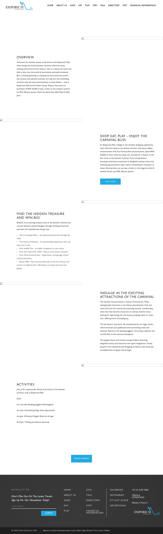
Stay (89, 490)
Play (67, 511)
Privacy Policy (140, 503)
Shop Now (110, 181)
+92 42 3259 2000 (140, 490)
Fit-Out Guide (119, 501)
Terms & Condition (138, 497)
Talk (89, 495)
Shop (67, 501)
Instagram (117, 495)
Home (67, 490)
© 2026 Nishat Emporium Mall (24, 531)
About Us (70, 495)
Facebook (116, 490)
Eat (66, 506)
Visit (89, 506)
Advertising (118, 506)
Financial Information (95, 512)
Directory (93, 501)
